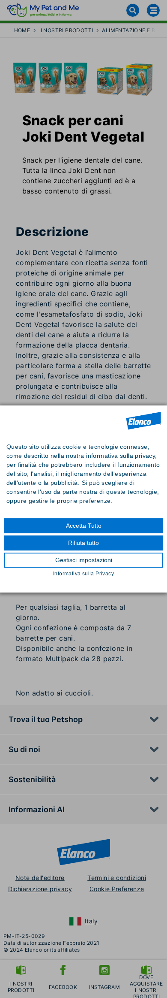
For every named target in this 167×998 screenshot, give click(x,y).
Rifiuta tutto (83, 542)
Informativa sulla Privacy (83, 574)
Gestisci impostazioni (83, 559)
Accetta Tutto (83, 525)
